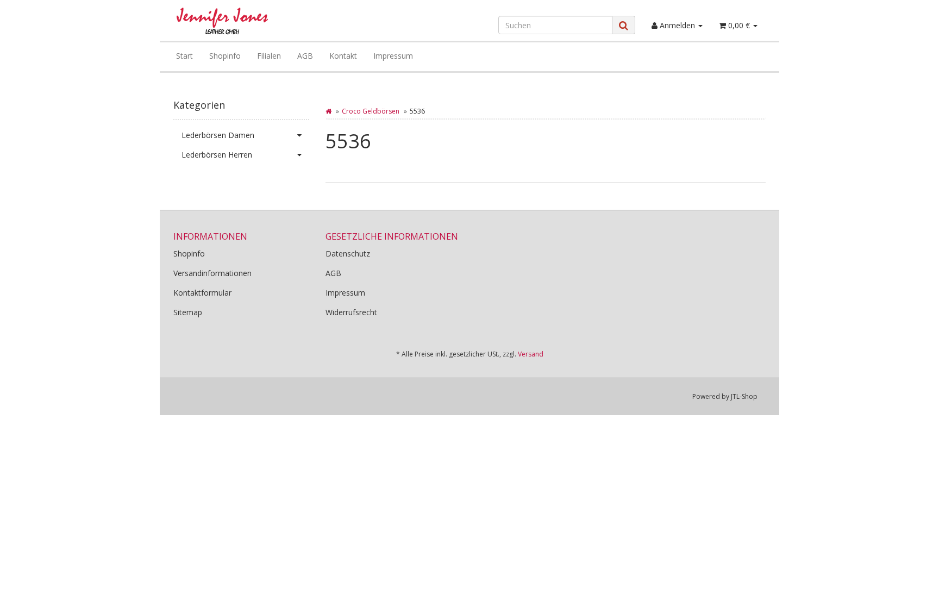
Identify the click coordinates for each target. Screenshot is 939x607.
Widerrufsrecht (351, 312)
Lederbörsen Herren (216, 154)
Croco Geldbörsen (370, 111)
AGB (305, 56)
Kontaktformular (202, 292)
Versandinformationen (212, 273)
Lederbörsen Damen (217, 135)
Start (184, 56)
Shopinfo (225, 56)
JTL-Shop (744, 396)
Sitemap (187, 312)
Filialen (269, 56)
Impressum (393, 56)
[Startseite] (328, 111)
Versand (530, 354)
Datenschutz (347, 253)
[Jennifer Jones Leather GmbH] (266, 21)
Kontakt (343, 56)
